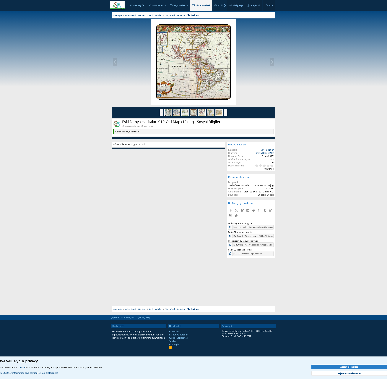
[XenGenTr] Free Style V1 (124, 317)
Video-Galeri (203, 5)
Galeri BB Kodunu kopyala (239, 249)
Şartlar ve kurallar (178, 334)
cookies (22, 367)
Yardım (172, 340)
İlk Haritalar (267, 149)
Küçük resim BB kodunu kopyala (242, 240)
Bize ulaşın (174, 331)
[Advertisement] (193, 282)
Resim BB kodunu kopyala (240, 232)
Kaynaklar (179, 5)
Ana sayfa (138, 5)
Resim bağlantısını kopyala (240, 223)
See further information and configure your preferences (29, 372)
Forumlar (157, 5)
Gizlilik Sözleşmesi (178, 337)
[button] (165, 5)
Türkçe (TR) (145, 317)
